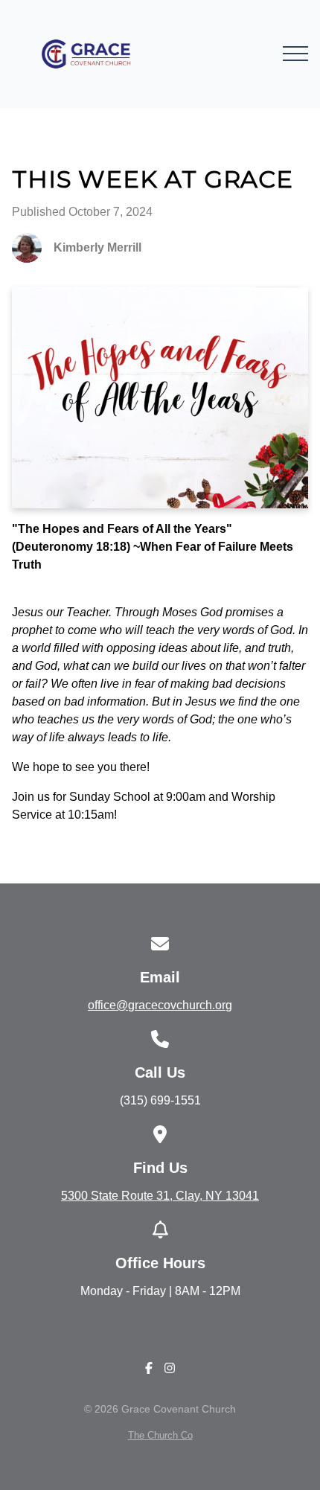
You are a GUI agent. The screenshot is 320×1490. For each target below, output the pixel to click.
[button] (295, 53)
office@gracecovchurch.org (160, 1005)
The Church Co (160, 1435)
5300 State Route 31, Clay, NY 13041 (160, 1195)
